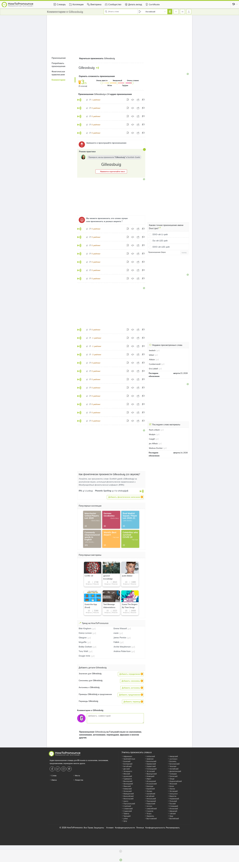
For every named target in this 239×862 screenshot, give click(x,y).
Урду (171, 816)
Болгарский (127, 764)
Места (77, 776)
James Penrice (120, 637)
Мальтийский (128, 796)
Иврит (148, 779)
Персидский (151, 801)
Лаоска (172, 789)
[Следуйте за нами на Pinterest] (69, 768)
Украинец (150, 816)
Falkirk (116, 642)
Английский (173, 769)
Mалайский (150, 794)
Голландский (151, 769)
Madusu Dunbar (156, 448)
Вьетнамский (151, 819)
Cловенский (128, 809)
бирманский (151, 764)
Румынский (150, 804)
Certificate (154, 4)
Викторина (95, 4)
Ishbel (151, 355)
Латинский (127, 791)
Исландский (151, 781)
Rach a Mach (154, 430)
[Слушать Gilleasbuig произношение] (97, 67)
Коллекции (78, 4)
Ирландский (128, 784)
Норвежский (174, 799)
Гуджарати (127, 779)
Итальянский (151, 784)
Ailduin (152, 359)
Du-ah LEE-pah (160, 240)
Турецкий (127, 816)
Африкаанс (127, 756)
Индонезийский (175, 781)
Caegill (152, 439)
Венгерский (127, 781)
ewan (116, 633)
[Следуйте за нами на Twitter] (58, 768)
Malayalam (173, 794)
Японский (173, 784)
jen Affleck (153, 443)
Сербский (127, 806)
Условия (110, 827)
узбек (125, 819)
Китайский (127, 766)
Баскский (126, 761)
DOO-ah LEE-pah (161, 247)
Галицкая (173, 774)
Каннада (149, 786)
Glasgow (83, 637)
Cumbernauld (154, 364)
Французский (151, 774)
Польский (173, 801)
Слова (53, 776)
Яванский (127, 786)
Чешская (172, 766)
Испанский (173, 809)
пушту (125, 801)
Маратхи (172, 796)
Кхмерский (127, 789)
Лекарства (79, 780)
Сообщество (114, 4)
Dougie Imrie (84, 656)
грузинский (127, 776)
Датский (126, 769)
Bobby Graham (85, 646)
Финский (126, 774)
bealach (152, 350)
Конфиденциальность (155, 827)
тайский (172, 814)
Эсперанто (127, 771)
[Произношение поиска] (169, 11)
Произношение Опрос (157, 252)
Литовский (173, 791)
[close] (120, 851)
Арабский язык (129, 759)
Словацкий (173, 806)
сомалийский (151, 809)
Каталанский (174, 764)
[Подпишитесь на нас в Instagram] (64, 768)
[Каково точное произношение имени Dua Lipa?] (160, 228)
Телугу (148, 814)
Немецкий (150, 776)
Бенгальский (151, 761)
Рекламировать (173, 827)
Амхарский (173, 756)
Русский (172, 804)
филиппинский (175, 771)
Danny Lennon (85, 633)
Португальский (129, 804)
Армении (150, 759)
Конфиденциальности (125, 827)
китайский (150, 796)
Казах (171, 786)
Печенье (140, 827)
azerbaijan (173, 759)
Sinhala (149, 806)
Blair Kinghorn (85, 628)
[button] (111, 171)
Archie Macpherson (122, 646)
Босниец (172, 761)
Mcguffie (83, 642)
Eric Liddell (153, 369)
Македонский (128, 794)
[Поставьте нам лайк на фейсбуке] (52, 768)
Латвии (149, 791)
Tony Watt (83, 651)
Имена (54, 780)
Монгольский (128, 799)
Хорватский (151, 766)
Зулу (125, 821)
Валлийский (174, 819)
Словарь (61, 4)
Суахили (149, 811)
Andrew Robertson (122, 651)
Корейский (150, 789)
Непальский (151, 799)
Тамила (126, 814)
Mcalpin (152, 434)
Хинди (171, 779)
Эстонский (150, 771)
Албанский (150, 756)
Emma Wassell (120, 628)
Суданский (127, 811)
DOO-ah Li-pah (160, 234)
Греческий (173, 776)
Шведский (173, 811)
